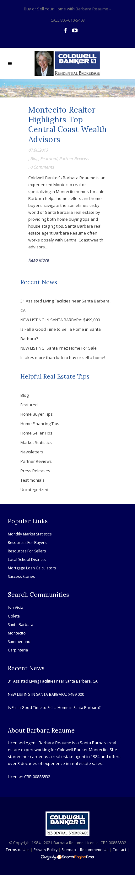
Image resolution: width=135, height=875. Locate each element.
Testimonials (32, 480)
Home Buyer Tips (36, 414)
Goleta (14, 616)
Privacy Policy (45, 849)
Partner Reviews (74, 158)
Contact (119, 849)
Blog (34, 158)
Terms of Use (18, 849)
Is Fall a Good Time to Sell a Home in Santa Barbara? (54, 707)
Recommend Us (94, 849)
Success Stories (21, 576)
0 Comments (42, 167)
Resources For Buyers (27, 542)
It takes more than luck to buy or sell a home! (62, 357)
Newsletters (31, 452)
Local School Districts (27, 559)
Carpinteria (18, 650)
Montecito (17, 633)
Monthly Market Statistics (29, 534)
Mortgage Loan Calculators (32, 568)
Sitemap (69, 849)
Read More (38, 260)
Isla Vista (15, 607)
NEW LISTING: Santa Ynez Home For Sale (58, 348)
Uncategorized (34, 489)
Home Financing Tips (39, 423)
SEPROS (67, 857)
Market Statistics (36, 442)
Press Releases (35, 470)
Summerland (19, 641)
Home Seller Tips (36, 433)
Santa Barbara (20, 624)
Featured (48, 158)
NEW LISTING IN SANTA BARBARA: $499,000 (60, 320)
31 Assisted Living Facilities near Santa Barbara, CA (53, 681)
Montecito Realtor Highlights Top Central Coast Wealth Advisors (67, 124)
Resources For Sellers (27, 551)
